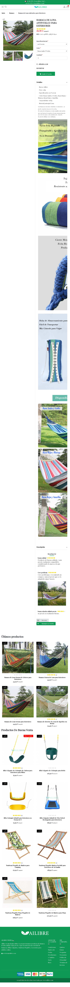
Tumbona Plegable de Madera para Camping (17, 866)
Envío (50, 960)
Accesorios (34, 948)
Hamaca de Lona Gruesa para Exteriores (17, 722)
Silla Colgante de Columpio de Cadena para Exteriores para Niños (17, 771)
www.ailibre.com (48, 980)
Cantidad (39, 55)
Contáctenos (52, 947)
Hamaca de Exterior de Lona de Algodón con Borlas (52, 722)
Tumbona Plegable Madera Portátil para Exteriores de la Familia (52, 866)
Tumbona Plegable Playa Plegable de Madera (17, 914)
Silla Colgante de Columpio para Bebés (52, 770)
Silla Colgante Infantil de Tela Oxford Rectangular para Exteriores (52, 819)
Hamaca (11, 13)
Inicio (3, 13)
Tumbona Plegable (24, 948)
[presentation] (4, 37)
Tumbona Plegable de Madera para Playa (52, 913)
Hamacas (4, 948)
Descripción (41, 547)
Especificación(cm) (41, 41)
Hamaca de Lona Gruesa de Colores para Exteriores (17, 678)
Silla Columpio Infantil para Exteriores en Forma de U (18, 819)
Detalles (39, 82)
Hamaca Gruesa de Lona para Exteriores (52, 677)
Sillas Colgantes (13, 948)
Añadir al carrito (47, 74)
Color (38, 48)
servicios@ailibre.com (9, 953)
